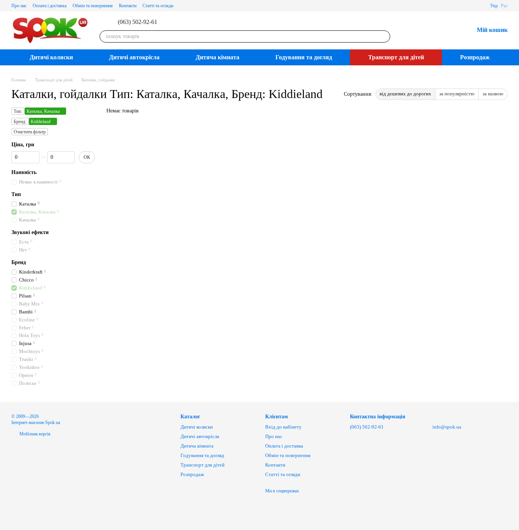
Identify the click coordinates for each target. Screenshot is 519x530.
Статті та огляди (157, 5)
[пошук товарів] (384, 36)
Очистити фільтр (30, 131)
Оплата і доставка (49, 5)
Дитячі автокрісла (134, 57)
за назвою (493, 94)
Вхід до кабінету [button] (283, 427)
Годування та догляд (303, 57)
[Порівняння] (428, 30)
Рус (504, 5)
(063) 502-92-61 (137, 22)
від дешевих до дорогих (405, 94)
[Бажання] (448, 30)
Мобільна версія (34, 434)
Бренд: (20, 121)
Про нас (19, 5)
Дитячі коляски (51, 57)
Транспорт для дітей (396, 57)
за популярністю (457, 94)
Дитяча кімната (217, 57)
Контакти (127, 5)
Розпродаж (475, 57)
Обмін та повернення (93, 5)
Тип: (18, 111)
